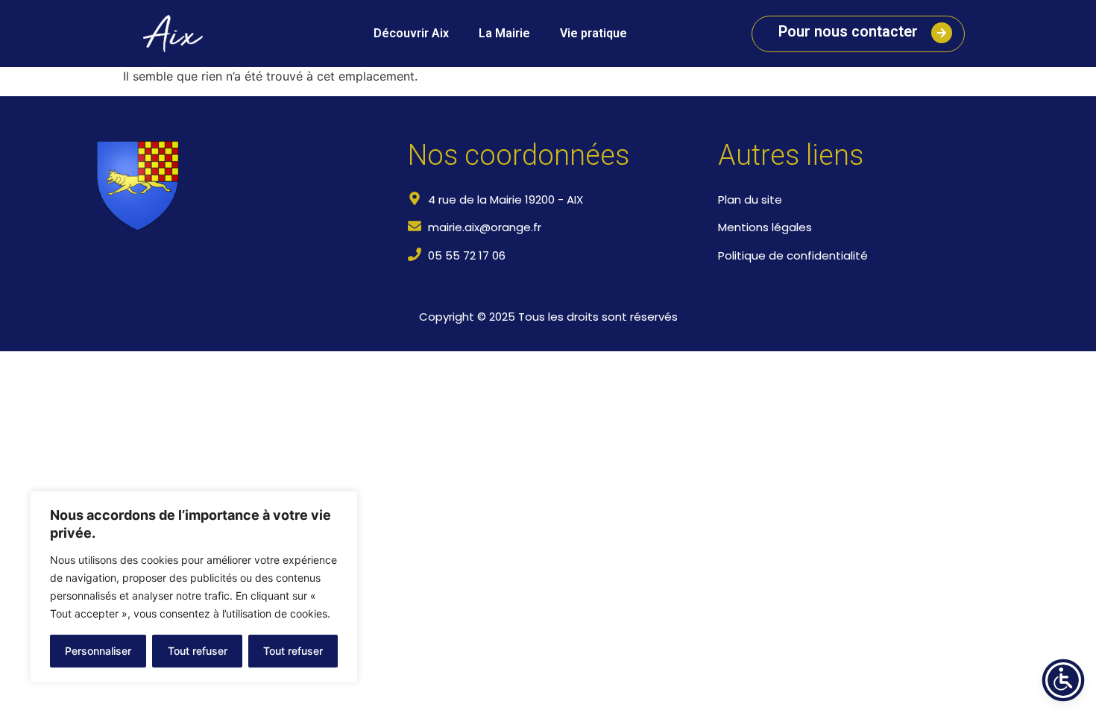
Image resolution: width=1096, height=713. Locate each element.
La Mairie (504, 33)
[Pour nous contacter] (941, 32)
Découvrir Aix (411, 33)
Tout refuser (197, 650)
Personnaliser (98, 650)
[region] (194, 587)
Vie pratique (593, 33)
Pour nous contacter (848, 31)
